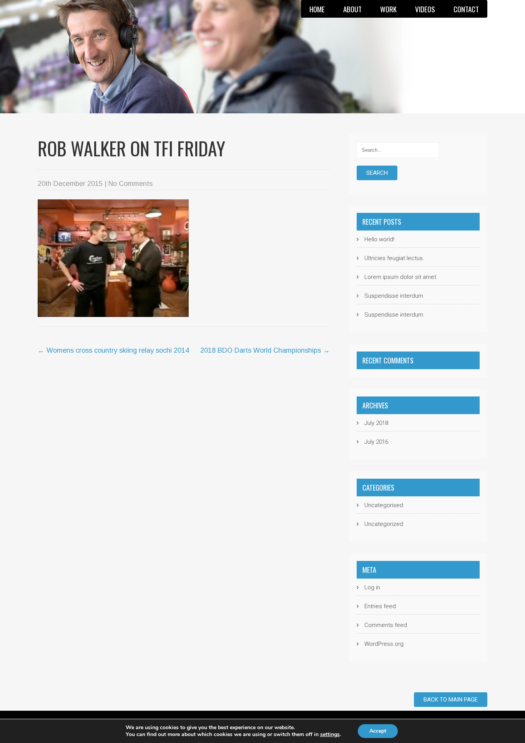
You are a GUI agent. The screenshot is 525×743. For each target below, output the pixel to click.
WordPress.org (384, 643)
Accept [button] (377, 731)
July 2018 (376, 423)
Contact (466, 8)
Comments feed (385, 625)
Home (317, 8)
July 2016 (376, 441)
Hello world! (379, 239)
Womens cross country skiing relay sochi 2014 (113, 350)
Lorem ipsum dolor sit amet (400, 277)
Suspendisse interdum (393, 295)
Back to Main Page (451, 699)
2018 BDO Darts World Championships (265, 350)
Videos (425, 8)
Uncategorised (383, 505)
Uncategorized (383, 524)
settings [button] (330, 734)
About (352, 8)
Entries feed (380, 606)
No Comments (130, 183)
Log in (372, 587)
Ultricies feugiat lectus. (394, 258)
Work (388, 8)
